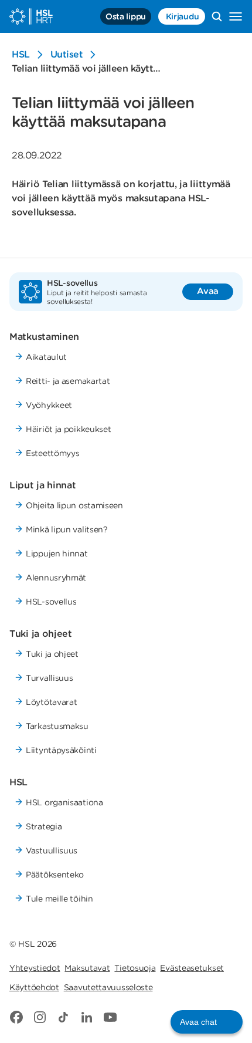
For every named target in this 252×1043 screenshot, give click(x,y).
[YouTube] (110, 1017)
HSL (21, 54)
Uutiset (66, 54)
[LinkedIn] (86, 1017)
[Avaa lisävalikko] (235, 16)
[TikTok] (63, 1017)
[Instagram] (40, 1017)
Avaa (208, 291)
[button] (207, 1022)
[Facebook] (16, 1017)
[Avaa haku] (217, 16)
